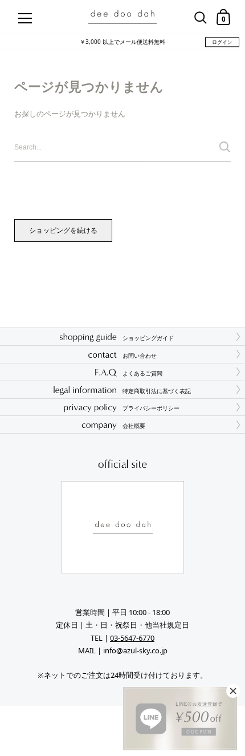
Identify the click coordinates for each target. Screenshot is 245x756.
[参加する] (225, 147)
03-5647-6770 (132, 638)
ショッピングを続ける (63, 230)
